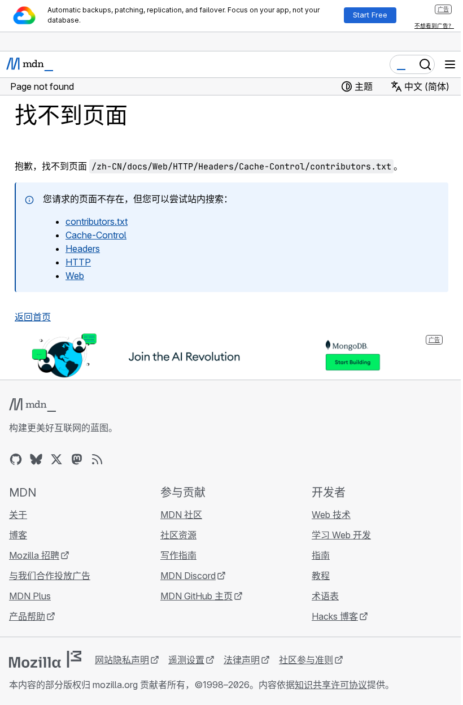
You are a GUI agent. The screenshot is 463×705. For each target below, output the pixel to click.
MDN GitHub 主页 (196, 596)
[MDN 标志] (32, 405)
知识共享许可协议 (331, 684)
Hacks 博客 (335, 616)
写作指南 (178, 555)
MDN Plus (30, 596)
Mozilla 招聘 (34, 555)
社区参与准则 (306, 659)
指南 (321, 555)
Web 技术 (331, 514)
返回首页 (33, 317)
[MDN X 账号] (56, 459)
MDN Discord (188, 575)
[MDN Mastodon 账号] (77, 459)
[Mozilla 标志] (45, 659)
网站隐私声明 (122, 659)
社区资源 (178, 535)
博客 (18, 535)
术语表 (325, 596)
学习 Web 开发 (341, 535)
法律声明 (242, 659)
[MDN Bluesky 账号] (36, 459)
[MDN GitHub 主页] (16, 459)
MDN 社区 (181, 514)
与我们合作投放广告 (49, 575)
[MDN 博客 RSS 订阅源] (97, 459)
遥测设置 (186, 659)
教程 (321, 575)
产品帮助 (27, 616)
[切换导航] (450, 64)
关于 (18, 514)
